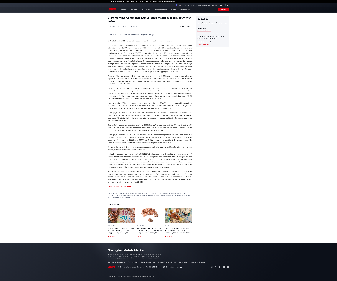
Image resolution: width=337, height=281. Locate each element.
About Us (198, 5)
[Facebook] (223, 267)
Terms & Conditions (148, 262)
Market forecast (113, 186)
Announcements (188, 5)
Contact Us (183, 262)
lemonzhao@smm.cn (204, 31)
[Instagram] (211, 267)
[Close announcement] (228, 2)
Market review (126, 186)
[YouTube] (227, 267)
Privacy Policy (133, 262)
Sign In (222, 5)
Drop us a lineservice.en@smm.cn (132, 267)
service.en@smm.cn (203, 44)
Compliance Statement (116, 262)
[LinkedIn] (219, 267)
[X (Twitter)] (215, 267)
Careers (204, 5)
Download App (212, 5)
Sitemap (202, 262)
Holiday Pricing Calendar (167, 262)
